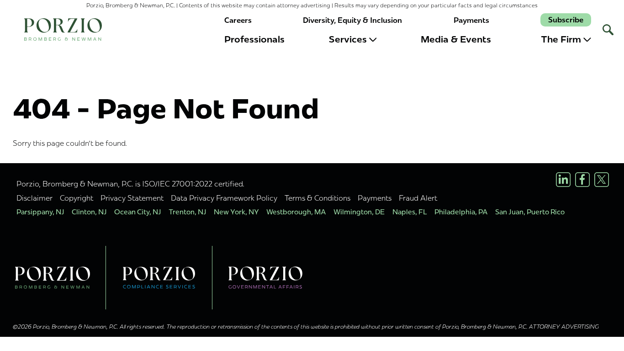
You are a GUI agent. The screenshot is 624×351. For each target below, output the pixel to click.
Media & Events (456, 39)
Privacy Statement (132, 197)
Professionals (254, 39)
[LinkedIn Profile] (563, 179)
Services (348, 39)
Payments (471, 20)
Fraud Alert (418, 197)
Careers (238, 20)
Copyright (76, 197)
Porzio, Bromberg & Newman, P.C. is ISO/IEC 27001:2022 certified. (130, 183)
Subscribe (565, 20)
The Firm (561, 39)
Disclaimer (34, 197)
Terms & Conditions (317, 197)
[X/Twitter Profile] (601, 179)
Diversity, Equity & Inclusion (352, 20)
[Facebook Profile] (582, 179)
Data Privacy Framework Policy (224, 197)
